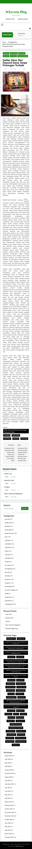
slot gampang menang (15, 727)
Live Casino (8, 565)
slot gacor (7, 583)
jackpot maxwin (9, 533)
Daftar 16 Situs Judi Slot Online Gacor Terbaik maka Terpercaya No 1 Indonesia (15, 661)
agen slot (20, 657)
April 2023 (7, 830)
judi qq (6, 551)
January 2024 (8, 809)
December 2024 (9, 784)
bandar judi (8, 522)
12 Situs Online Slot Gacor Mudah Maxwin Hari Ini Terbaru (16, 642)
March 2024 (8, 802)
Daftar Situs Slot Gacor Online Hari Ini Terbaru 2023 (15, 676)
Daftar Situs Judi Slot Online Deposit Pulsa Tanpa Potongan (16, 671)
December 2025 (9, 773)
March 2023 (8, 833)
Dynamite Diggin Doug (11, 628)
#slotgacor (21, 638)
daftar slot (11, 680)
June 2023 (8, 823)
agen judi (11, 657)
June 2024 (8, 791)
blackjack (7, 526)
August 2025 (8, 777)
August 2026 (8, 755)
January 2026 (8, 770)
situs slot (11, 710)
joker (6, 537)
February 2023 (9, 837)
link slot (11, 694)
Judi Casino (21, 683)
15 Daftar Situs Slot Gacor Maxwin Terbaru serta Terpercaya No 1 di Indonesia (16, 647)
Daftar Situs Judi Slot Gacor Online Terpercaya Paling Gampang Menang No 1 (16, 666)
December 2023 (9, 812)
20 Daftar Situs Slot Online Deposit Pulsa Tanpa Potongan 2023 (16, 652)
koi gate (7, 561)
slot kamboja (8, 586)
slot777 (11, 717)
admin (6, 69)
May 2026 (7, 763)
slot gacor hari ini (16, 724)
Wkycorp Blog (16, 12)
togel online (8, 600)
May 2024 (7, 794)
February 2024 (9, 805)
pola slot (7, 572)
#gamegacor (11, 638)
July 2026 (7, 759)
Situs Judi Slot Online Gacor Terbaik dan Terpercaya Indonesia (15, 701)
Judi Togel (13, 56)
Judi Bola (6, 53)
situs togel (20, 710)
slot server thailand (10, 590)
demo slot (20, 680)
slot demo (7, 579)
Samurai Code (9, 480)
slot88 (6, 593)
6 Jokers (7, 487)
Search (24, 508)
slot (16, 714)
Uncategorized (22, 56)
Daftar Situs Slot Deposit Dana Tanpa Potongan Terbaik (15, 431)
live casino (19, 694)
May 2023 (7, 826)
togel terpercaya (20, 741)
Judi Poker (22, 53)
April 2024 (7, 798)
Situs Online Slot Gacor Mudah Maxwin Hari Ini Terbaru (16, 706)
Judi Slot (6, 56)
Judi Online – (7, 118)
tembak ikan (8, 597)
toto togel (16, 744)
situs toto (8, 714)
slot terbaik (9, 738)
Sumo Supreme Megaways (13, 494)
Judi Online (13, 53)
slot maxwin (21, 731)
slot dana (7, 576)
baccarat (7, 519)
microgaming (8, 568)
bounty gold (8, 530)
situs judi (21, 697)
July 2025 (7, 780)
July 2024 (7, 787)
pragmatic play (11, 697)
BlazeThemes (20, 846)
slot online (11, 734)
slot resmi (21, 734)
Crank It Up (21, 33)
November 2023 (9, 816)
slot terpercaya (20, 738)
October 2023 (8, 819)
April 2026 (7, 766)
